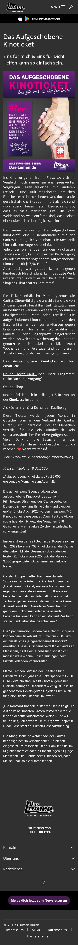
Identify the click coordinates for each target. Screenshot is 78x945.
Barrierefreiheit (39, 936)
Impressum (15, 930)
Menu (55, 7)
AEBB (36, 930)
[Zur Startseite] (19, 7)
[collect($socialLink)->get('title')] (35, 882)
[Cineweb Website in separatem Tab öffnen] (39, 832)
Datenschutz (57, 930)
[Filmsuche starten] (71, 7)
